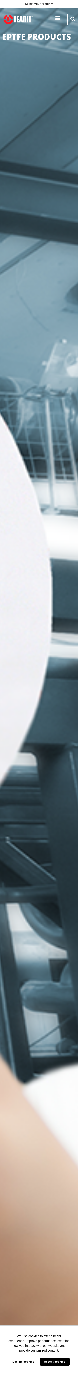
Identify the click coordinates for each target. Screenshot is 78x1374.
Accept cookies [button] (54, 1361)
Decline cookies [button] (23, 1361)
